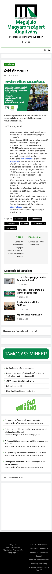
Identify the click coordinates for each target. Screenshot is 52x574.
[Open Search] (45, 50)
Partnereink (42, 544)
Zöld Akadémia (38, 223)
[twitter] (25, 42)
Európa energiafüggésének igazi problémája (22, 420)
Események (9, 64)
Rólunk (33, 544)
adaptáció (14, 161)
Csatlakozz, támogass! (39, 548)
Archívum (33, 552)
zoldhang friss (15, 423)
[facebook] (22, 42)
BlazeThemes (12, 553)
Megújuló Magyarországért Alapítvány (26, 27)
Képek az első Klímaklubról (30, 315)
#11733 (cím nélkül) (39, 564)
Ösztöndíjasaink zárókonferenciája (19, 368)
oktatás (24, 223)
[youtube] (29, 42)
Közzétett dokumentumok (39, 560)
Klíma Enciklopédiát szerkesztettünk (20, 391)
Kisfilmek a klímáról (14, 386)
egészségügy (20, 219)
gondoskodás (35, 219)
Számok (39, 556)
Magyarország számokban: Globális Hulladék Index (25, 453)
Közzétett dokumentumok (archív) (39, 569)
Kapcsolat (44, 552)
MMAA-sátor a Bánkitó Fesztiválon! (20, 381)
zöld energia (11, 228)
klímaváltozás (27, 158)
